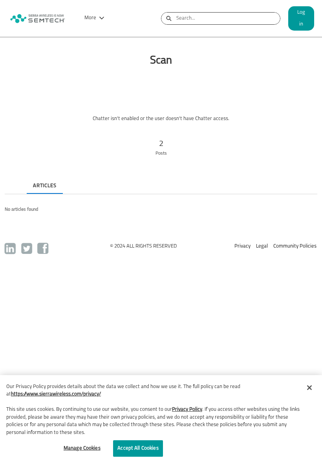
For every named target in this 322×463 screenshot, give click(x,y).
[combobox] (228, 18)
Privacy (242, 246)
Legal (262, 246)
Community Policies (295, 246)
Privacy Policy (187, 409)
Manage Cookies (82, 448)
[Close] (309, 387)
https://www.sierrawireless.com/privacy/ (56, 394)
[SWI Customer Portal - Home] (37, 18)
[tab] (11, 179)
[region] (161, 419)
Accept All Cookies (137, 448)
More (90, 17)
